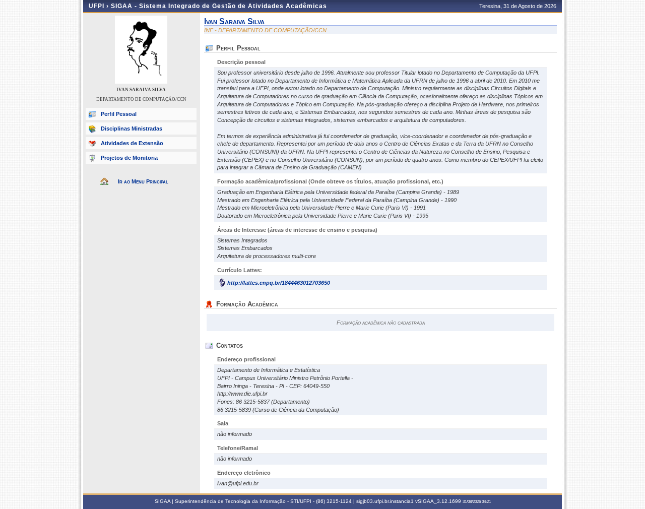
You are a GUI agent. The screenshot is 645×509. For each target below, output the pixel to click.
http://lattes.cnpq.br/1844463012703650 (278, 283)
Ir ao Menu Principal (143, 181)
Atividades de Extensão (132, 143)
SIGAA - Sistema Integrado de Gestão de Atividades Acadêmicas (219, 6)
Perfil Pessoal (119, 114)
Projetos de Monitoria (129, 158)
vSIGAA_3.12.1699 (438, 501)
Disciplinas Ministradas (131, 128)
